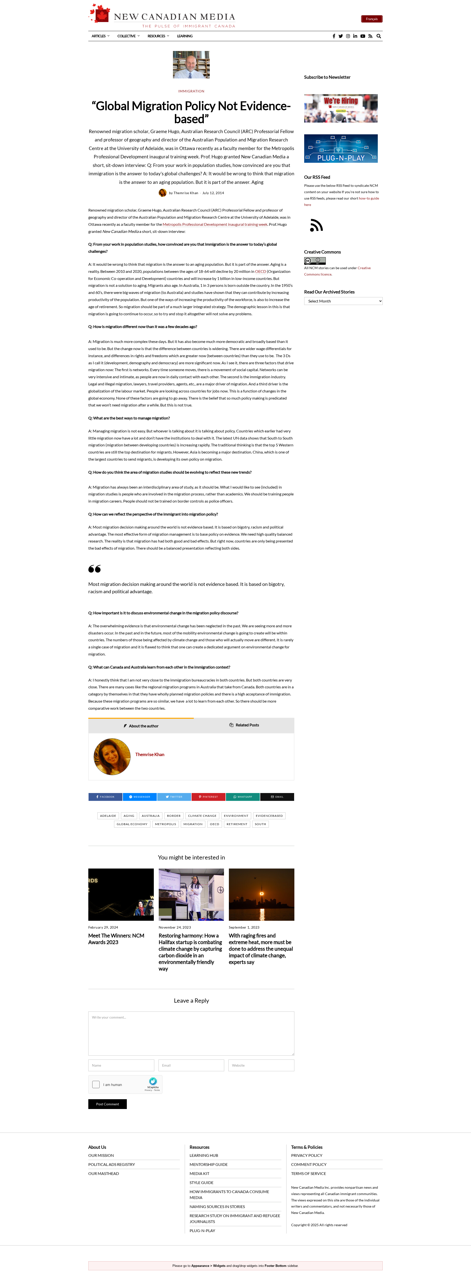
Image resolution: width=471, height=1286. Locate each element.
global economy (132, 824)
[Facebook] (334, 36)
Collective (126, 36)
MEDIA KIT (199, 1173)
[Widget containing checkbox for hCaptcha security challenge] (125, 1084)
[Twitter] (340, 36)
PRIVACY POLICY (306, 1155)
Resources (156, 36)
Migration (193, 824)
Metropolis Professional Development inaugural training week (215, 224)
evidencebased (269, 816)
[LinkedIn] (355, 36)
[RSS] (370, 36)
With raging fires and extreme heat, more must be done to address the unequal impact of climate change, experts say (261, 948)
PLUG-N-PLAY (202, 1230)
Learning (184, 36)
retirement (237, 824)
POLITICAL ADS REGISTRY (111, 1164)
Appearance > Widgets (208, 1266)
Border (174, 816)
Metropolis (165, 824)
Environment (236, 816)
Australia (151, 816)
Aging (129, 816)
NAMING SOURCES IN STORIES (217, 1206)
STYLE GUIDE (201, 1182)
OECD (261, 271)
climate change (202, 816)
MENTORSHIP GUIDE (209, 1164)
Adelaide (108, 816)
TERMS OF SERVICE (308, 1173)
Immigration (191, 91)
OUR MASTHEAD (103, 1173)
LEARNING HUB (204, 1155)
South (260, 824)
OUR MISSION (101, 1155)
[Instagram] (348, 36)
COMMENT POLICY (309, 1164)
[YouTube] (362, 36)
